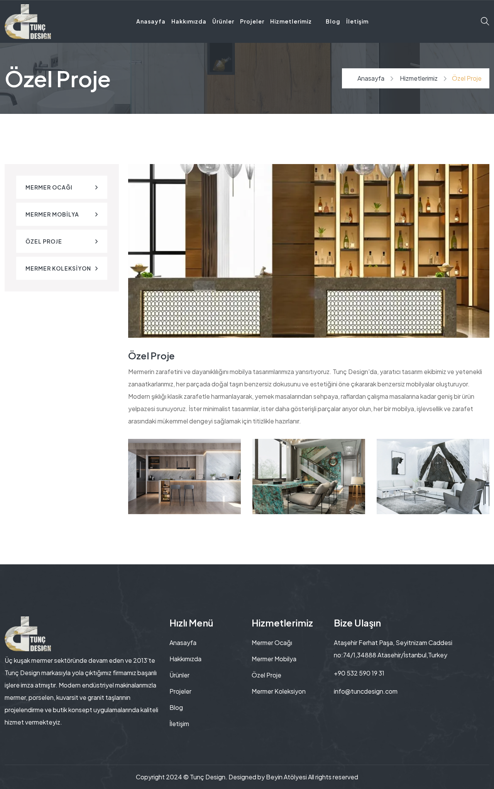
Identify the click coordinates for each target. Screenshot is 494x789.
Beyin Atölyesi (286, 777)
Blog (333, 21)
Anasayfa (151, 21)
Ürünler (223, 21)
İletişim (357, 21)
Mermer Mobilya (52, 214)
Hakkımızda (188, 21)
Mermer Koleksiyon (58, 268)
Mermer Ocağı (49, 187)
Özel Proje (43, 241)
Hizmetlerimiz (291, 21)
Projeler (252, 21)
